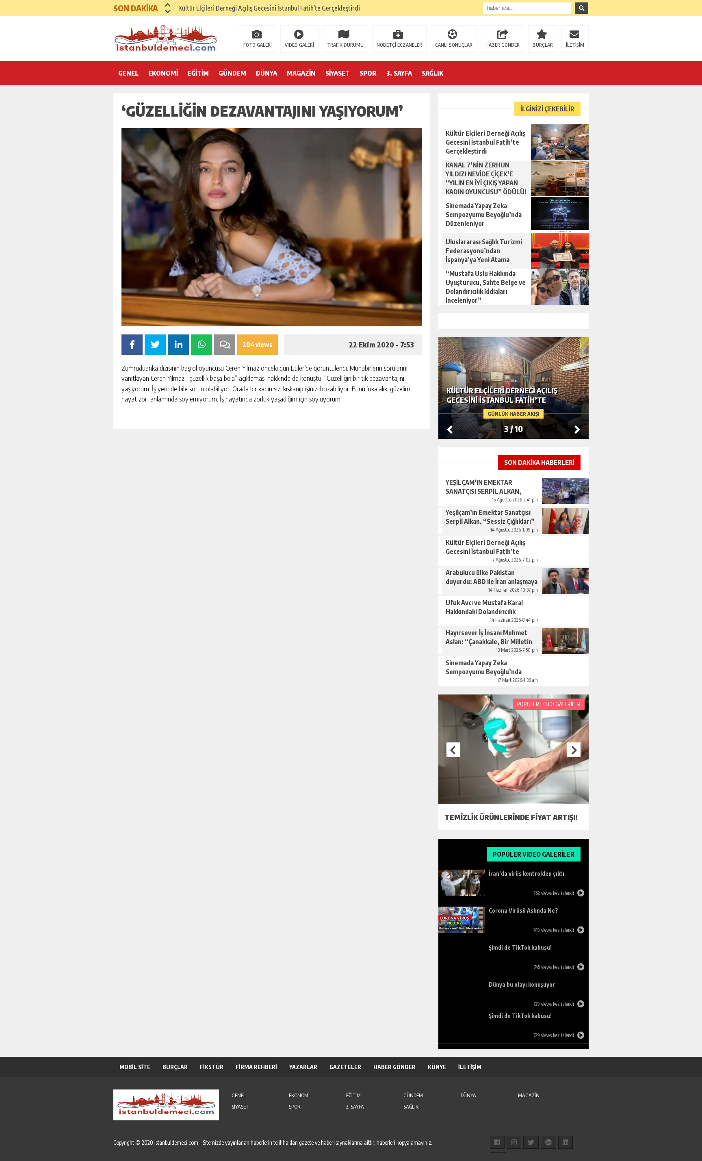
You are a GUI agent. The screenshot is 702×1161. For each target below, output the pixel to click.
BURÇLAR (543, 45)
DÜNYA (266, 73)
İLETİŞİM (575, 45)
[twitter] (531, 1142)
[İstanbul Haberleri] (166, 37)
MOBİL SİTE (134, 1066)
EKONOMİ (163, 73)
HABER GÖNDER (502, 45)
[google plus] (548, 1142)
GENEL (128, 73)
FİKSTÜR (211, 1066)
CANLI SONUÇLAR (453, 45)
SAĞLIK (432, 73)
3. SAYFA (399, 73)
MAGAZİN (301, 73)
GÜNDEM (232, 73)
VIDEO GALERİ (299, 45)
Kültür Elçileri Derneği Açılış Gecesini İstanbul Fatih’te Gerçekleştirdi (269, 8)
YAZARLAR (303, 1066)
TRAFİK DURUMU (345, 45)
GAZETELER (345, 1066)
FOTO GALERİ (257, 45)
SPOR (368, 73)
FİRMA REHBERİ (256, 1066)
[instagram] (514, 1142)
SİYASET (337, 73)
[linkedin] (565, 1142)
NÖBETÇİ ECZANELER (399, 45)
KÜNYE (437, 1066)
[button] (168, 5)
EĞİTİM (198, 73)
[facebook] (497, 1142)
